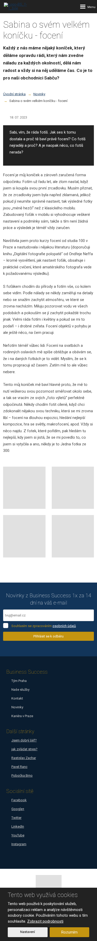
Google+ (17, 809)
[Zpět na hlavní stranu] (19, 6)
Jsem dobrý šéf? (24, 740)
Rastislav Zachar (23, 758)
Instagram (18, 844)
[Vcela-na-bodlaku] (24, 536)
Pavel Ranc (19, 767)
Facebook (19, 800)
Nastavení (27, 932)
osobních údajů (64, 626)
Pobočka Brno (22, 775)
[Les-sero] (73, 536)
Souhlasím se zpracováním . (44, 626)
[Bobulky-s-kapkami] (24, 488)
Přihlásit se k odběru (48, 636)
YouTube (17, 835)
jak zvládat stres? (24, 749)
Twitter (16, 818)
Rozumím (69, 932)
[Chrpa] (73, 488)
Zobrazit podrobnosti (45, 921)
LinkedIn (17, 826)
